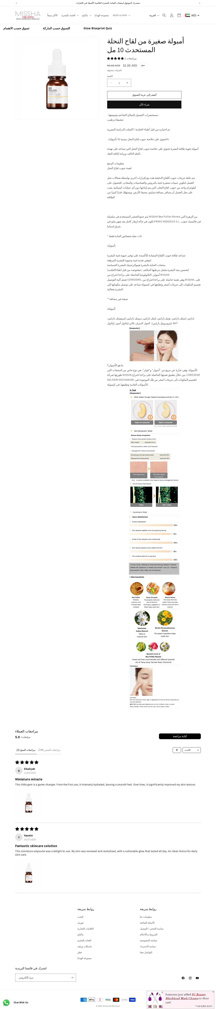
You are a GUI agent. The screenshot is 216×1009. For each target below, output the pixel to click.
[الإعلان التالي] (199, 3)
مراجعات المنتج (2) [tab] (26, 750)
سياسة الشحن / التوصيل (152, 928)
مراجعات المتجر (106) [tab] (49, 750)
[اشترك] (72, 978)
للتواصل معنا (146, 952)
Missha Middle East (111, 1006)
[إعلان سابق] (16, 3)
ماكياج (85, 15)
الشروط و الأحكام (148, 934)
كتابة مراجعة (180, 736)
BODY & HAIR (120, 15)
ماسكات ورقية (84, 946)
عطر (79, 952)
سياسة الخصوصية (148, 940)
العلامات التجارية (85, 928)
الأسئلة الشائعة (147, 922)
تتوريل (80, 922)
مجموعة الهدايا (84, 958)
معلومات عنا (146, 916)
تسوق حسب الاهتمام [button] (16, 28)
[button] (70, 15)
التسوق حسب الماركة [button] (56, 28)
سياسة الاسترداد (148, 946)
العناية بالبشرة (68, 15)
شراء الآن (144, 104)
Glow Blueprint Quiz (98, 28)
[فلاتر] (177, 750)
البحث (80, 916)
